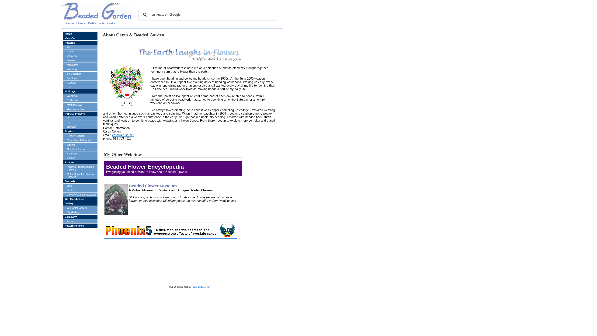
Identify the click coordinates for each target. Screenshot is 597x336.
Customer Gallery (77, 207)
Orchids (71, 127)
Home (68, 33)
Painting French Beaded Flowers (80, 168)
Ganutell (71, 82)
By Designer (74, 73)
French (71, 51)
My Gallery (73, 212)
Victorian (72, 56)
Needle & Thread (76, 149)
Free (69, 87)
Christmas (73, 100)
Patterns (70, 42)
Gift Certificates (74, 199)
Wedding (72, 69)
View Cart (70, 38)
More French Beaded (79, 140)
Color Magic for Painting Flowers (80, 175)
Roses (70, 118)
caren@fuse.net (123, 135)
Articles (69, 162)
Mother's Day (74, 104)
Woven (71, 60)
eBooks (71, 144)
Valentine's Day (75, 109)
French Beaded (75, 135)
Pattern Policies (74, 225)
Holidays (70, 91)
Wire (69, 185)
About (70, 221)
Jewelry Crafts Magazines (82, 194)
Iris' (69, 122)
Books (69, 131)
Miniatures (73, 64)
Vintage (71, 158)
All (68, 47)
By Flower (72, 78)
